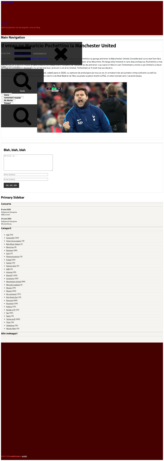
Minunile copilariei (13, 285)
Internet (9, 272)
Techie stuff (11, 319)
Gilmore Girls (11, 266)
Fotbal (8, 260)
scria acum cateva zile (37, 58)
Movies (9, 288)
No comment (11, 294)
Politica (9, 306)
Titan (8, 322)
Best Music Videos (13, 244)
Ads (7, 235)
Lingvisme (10, 278)
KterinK (9, 275)
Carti (8, 253)
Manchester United (22, 53)
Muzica (9, 291)
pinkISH (4, 23)
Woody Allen (11, 328)
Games (9, 263)
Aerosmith (10, 238)
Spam (8, 316)
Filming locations (12, 256)
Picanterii (9, 303)
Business (9, 250)
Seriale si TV (10, 310)
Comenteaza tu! (39, 53)
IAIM (8, 269)
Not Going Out (12, 297)
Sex (7, 313)
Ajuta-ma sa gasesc (13, 241)
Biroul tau (10, 247)
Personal (9, 300)
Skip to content (7, 2)
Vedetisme (10, 325)
